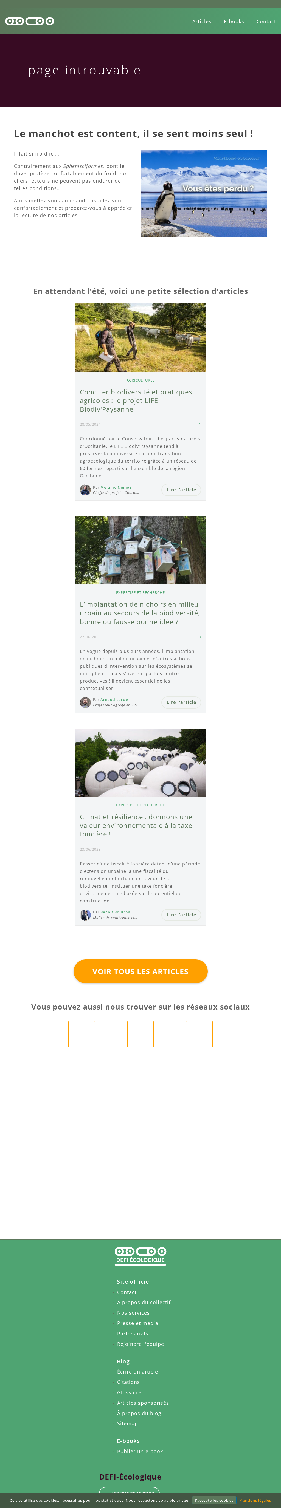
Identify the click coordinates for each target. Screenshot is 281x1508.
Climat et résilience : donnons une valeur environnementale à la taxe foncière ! (136, 825)
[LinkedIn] (111, 1034)
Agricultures (141, 380)
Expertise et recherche (140, 592)
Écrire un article (137, 1371)
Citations (128, 1382)
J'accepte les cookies (214, 1500)
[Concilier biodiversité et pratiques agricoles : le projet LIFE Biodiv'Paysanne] (140, 337)
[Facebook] (82, 1034)
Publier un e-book (140, 1451)
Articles (202, 21)
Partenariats (132, 1333)
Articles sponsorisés (143, 1403)
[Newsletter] (199, 1034)
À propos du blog (139, 1413)
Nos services (133, 1312)
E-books (234, 21)
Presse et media (137, 1323)
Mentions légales (255, 1500)
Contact (266, 21)
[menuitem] (202, 21)
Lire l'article (181, 490)
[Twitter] (170, 1034)
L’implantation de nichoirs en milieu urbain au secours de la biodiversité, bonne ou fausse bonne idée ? (140, 613)
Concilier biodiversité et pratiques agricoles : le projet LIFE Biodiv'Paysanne (136, 400)
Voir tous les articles (140, 971)
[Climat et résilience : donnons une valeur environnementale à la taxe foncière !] (140, 763)
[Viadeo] (141, 1034)
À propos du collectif (144, 1302)
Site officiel (134, 1281)
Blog (123, 1361)
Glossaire (129, 1392)
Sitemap (127, 1423)
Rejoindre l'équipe (140, 1344)
